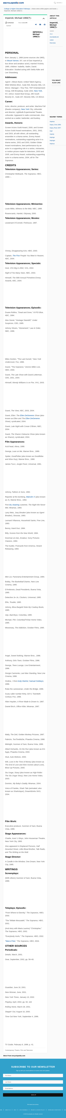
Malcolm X (30, 497)
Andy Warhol (22, 681)
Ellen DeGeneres (27, 415)
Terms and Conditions (54, 1109)
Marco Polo (10, 941)
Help (15, 1109)
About (54, 37)
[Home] (13, 3)
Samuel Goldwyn (36, 681)
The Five (16, 256)
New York (38, 91)
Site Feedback (24, 1109)
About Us (8, 1109)
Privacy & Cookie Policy (38, 1109)
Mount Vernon (13, 61)
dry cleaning (14, 505)
